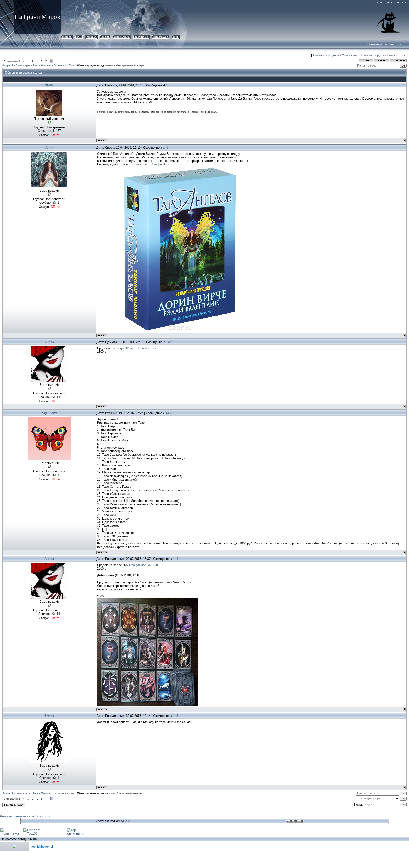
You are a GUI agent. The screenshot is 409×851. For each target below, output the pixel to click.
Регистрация (160, 37)
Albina (49, 342)
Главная (66, 37)
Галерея (91, 37)
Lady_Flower (49, 413)
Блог (79, 37)
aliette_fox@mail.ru (155, 164)
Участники (349, 55)
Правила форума (372, 55)
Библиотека (141, 37)
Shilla (49, 85)
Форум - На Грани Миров (16, 65)
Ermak (49, 715)
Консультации (121, 37)
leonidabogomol (42, 846)
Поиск (391, 55)
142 (168, 342)
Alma (49, 147)
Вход (175, 37)
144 (175, 559)
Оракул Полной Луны (144, 565)
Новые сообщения (326, 55)
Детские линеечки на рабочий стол (25, 816)
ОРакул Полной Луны (140, 348)
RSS (399, 44)
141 (165, 147)
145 (175, 715)
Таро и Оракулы (42, 65)
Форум (105, 37)
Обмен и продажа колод (90, 65)
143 (168, 413)
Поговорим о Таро (64, 65)
